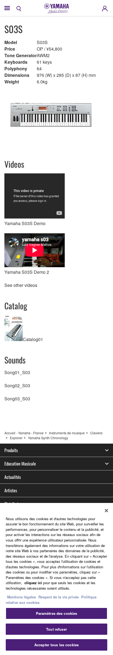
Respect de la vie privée (58, 596)
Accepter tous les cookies (56, 644)
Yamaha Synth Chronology (48, 437)
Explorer (16, 437)
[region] (56, 579)
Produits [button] (11, 450)
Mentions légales (21, 596)
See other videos (20, 285)
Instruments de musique (67, 432)
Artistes (10, 490)
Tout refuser (56, 629)
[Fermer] (106, 511)
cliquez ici (33, 582)
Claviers (96, 432)
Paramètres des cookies (56, 613)
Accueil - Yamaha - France (24, 432)
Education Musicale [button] (20, 463)
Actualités (12, 477)
